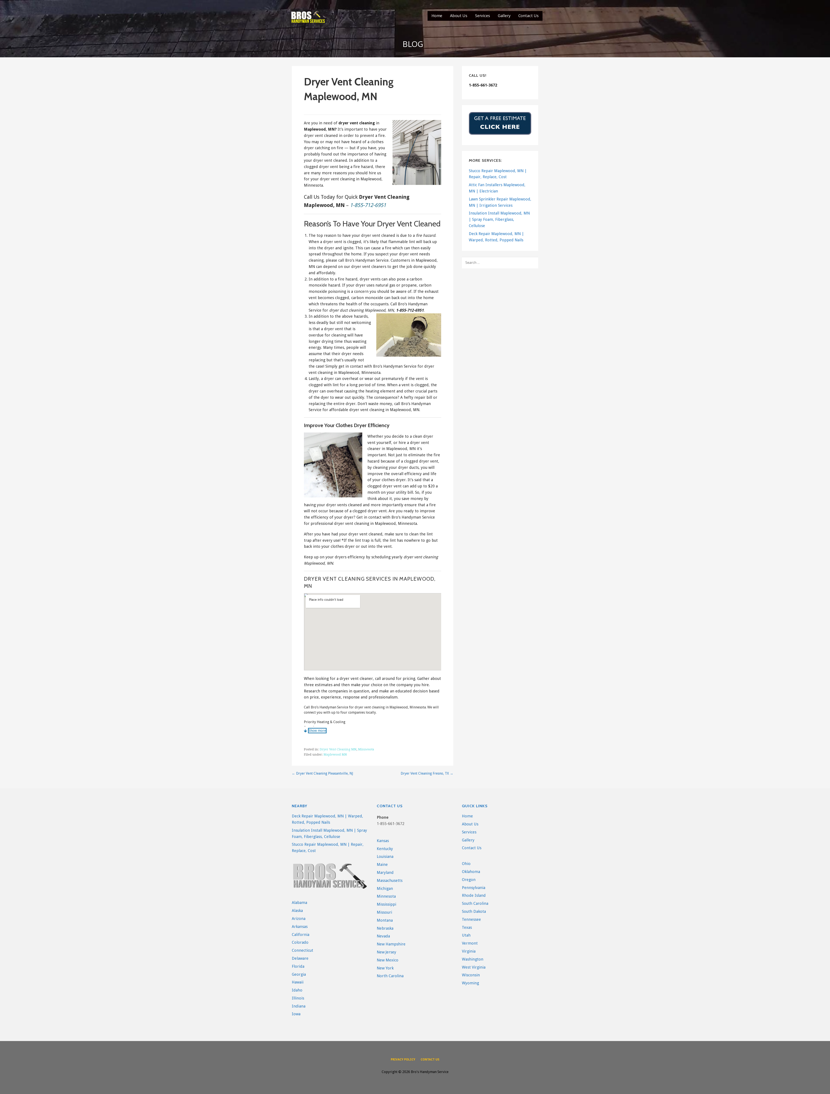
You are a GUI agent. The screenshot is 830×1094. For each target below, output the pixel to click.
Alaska (297, 910)
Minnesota (366, 749)
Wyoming (470, 983)
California (300, 934)
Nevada (383, 936)
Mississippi (386, 904)
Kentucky (385, 848)
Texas (467, 927)
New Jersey (386, 952)
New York (385, 968)
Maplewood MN (335, 754)
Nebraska (385, 928)
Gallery (504, 15)
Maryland (385, 872)
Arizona (298, 918)
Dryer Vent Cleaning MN (338, 749)
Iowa (296, 1014)
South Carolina (475, 903)
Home (436, 15)
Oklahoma (471, 871)
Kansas (383, 840)
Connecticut (302, 950)
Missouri (384, 912)
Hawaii (297, 982)
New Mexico (387, 960)
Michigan (385, 888)
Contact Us (528, 15)
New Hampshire (391, 944)
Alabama (299, 902)
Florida (298, 966)
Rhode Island (474, 895)
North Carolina (390, 976)
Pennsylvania (473, 887)
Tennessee (471, 919)
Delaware (300, 958)
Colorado (300, 942)
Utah (466, 935)
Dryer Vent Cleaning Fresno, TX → (427, 773)
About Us (458, 15)
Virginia (469, 951)
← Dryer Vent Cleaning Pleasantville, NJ (322, 773)
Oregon (469, 879)
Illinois (298, 998)
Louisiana (385, 856)
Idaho (297, 990)
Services (482, 15)
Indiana (298, 1006)
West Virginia (473, 967)
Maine (382, 864)
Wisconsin (471, 975)
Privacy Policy (403, 1059)
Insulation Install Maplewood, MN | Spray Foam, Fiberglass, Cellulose (499, 219)
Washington (472, 959)
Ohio (466, 863)
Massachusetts (389, 880)
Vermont (470, 943)
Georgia (299, 974)
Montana (385, 920)
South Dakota (474, 911)
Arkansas (300, 926)
